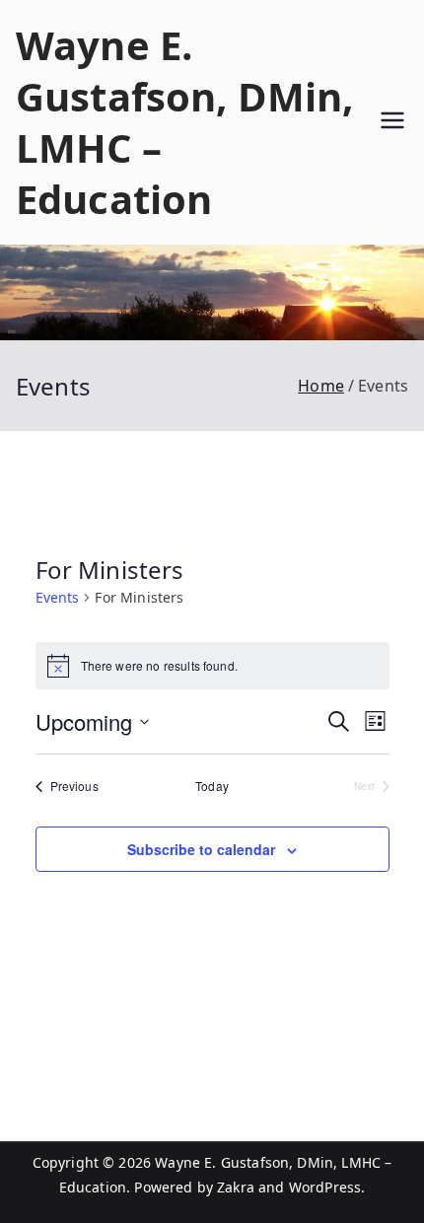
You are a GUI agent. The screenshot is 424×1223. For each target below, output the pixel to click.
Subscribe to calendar (201, 849)
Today (212, 786)
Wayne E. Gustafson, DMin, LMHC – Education (185, 122)
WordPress (325, 1187)
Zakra (235, 1187)
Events (57, 597)
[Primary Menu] (392, 123)
